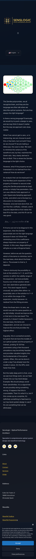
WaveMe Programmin (9, 520)
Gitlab (4, 474)
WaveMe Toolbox (8, 516)
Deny (18, 549)
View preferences (18, 554)
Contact (5, 467)
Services (5, 471)
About (4, 463)
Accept (18, 543)
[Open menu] (18, 33)
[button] (33, 525)
